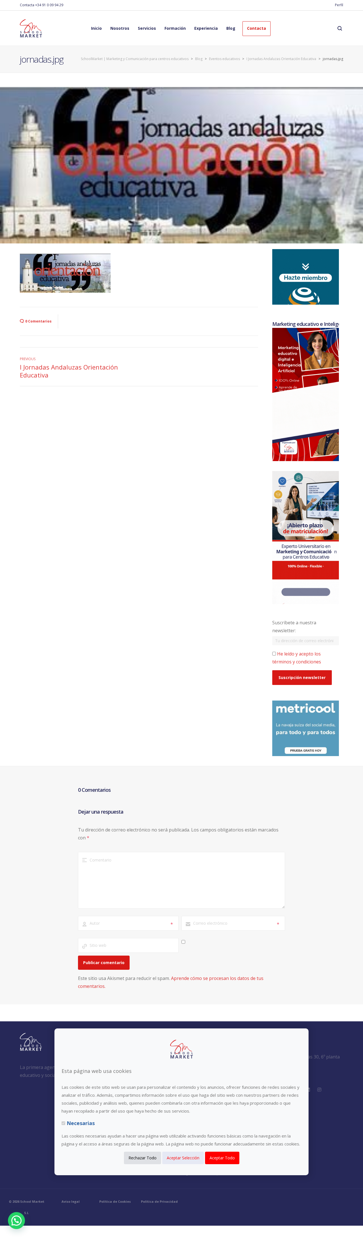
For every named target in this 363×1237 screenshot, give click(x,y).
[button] (16, 1220)
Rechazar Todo (142, 1157)
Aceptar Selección (183, 1157)
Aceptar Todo (222, 1157)
